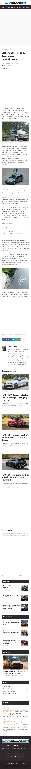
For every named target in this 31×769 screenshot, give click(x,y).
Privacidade (17, 766)
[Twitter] (6, 68)
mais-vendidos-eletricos (15, 691)
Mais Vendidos (11, 7)
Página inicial (5, 49)
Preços (19, 7)
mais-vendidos (15, 686)
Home (3, 7)
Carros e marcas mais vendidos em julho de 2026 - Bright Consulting (11, 642)
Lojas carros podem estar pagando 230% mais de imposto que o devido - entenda (15, 723)
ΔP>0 (15, 696)
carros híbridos (6, 392)
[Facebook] (4, 68)
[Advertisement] (15, 27)
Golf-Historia (9, 334)
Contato (24, 766)
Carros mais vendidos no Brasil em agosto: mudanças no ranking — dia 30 (11, 606)
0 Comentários (7, 65)
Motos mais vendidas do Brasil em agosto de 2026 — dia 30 (11, 631)
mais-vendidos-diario (15, 689)
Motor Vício (6, 708)
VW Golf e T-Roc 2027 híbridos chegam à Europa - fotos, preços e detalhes (15, 397)
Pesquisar (29, 2)
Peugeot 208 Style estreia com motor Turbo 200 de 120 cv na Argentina (11, 587)
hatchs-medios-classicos (19, 334)
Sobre (11, 766)
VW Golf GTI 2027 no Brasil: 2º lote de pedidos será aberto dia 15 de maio (15, 437)
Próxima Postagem (24, 576)
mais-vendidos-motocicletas (15, 693)
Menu (2, 2)
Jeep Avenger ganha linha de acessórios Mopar (10, 596)
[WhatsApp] (16, 339)
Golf (10, 49)
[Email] (8, 68)
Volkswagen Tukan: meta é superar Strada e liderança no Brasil (11, 622)
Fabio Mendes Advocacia (9, 721)
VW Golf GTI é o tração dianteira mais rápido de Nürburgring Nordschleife (15, 477)
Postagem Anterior (7, 576)
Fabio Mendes (12, 346)
